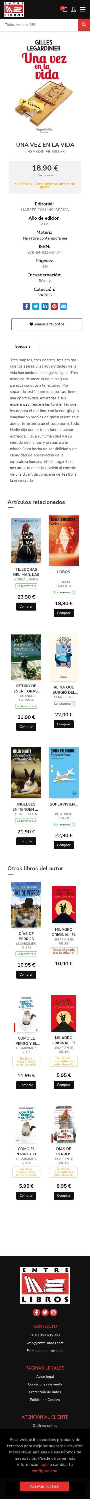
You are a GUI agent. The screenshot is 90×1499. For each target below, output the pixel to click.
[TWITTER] (45, 1312)
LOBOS (63, 571)
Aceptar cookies (44, 1486)
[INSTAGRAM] (53, 1312)
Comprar (26, 606)
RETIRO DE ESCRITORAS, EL (26, 688)
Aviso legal (45, 1376)
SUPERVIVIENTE (64, 804)
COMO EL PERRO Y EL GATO (26, 1041)
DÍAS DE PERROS (26, 936)
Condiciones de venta (45, 1384)
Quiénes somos (45, 1425)
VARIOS (45, 295)
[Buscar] (84, 25)
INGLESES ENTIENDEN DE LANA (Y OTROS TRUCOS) (26, 807)
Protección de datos (45, 1392)
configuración (44, 1471)
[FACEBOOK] (36, 1312)
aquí (44, 1464)
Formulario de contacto (45, 1350)
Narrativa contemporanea (45, 238)
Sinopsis (22, 346)
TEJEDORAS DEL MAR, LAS (26, 572)
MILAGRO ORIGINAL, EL (64, 932)
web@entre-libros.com (45, 1343)
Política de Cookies (45, 1399)
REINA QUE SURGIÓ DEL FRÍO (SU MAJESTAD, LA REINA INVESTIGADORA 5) (64, 690)
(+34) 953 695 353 (45, 1335)
